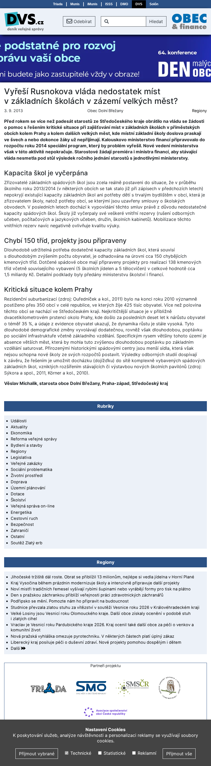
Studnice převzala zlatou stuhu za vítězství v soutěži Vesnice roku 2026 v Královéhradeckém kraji (105, 607)
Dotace (17, 494)
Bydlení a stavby (26, 445)
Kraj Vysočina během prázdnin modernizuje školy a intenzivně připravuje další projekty (95, 583)
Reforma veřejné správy (34, 439)
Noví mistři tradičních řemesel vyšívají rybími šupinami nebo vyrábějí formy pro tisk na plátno (101, 589)
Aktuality (19, 426)
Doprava (19, 481)
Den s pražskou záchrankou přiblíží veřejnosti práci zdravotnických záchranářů (87, 595)
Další (16, 648)
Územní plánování (28, 487)
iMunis (92, 4)
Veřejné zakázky (26, 463)
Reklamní (146, 753)
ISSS (109, 4)
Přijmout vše (179, 753)
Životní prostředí (27, 475)
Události (19, 420)
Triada (58, 4)
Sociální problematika (31, 469)
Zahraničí (20, 530)
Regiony (199, 110)
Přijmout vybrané (36, 753)
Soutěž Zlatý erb (26, 542)
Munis (75, 4)
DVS (138, 4)
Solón (153, 4)
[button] (79, 21)
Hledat (156, 21)
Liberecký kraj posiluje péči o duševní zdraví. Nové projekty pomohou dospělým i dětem (96, 642)
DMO (124, 4)
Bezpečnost (22, 524)
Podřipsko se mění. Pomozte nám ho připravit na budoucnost (70, 601)
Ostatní (17, 536)
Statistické (113, 753)
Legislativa (21, 457)
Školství (18, 500)
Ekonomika (21, 433)
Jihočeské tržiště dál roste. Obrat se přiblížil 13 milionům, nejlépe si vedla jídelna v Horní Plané (102, 576)
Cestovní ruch (24, 518)
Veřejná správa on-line (33, 506)
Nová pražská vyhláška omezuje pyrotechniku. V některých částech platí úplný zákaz (92, 636)
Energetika (21, 512)
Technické (80, 753)
